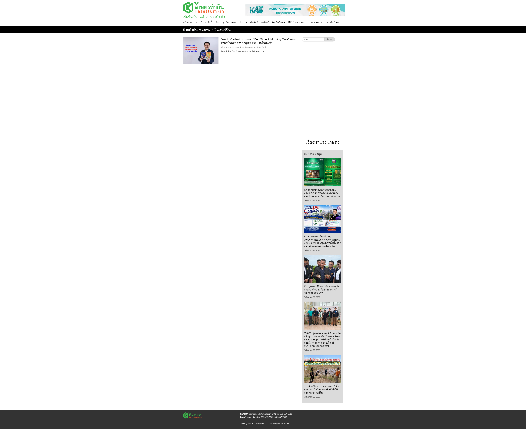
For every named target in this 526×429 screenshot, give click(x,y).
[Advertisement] (322, 92)
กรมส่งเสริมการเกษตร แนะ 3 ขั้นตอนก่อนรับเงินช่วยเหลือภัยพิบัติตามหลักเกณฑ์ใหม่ (321, 389)
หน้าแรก (188, 22)
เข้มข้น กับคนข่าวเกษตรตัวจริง (204, 16)
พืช (217, 22)
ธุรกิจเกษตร (229, 22)
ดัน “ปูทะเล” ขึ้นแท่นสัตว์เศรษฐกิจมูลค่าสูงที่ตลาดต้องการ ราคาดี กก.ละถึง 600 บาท (321, 289)
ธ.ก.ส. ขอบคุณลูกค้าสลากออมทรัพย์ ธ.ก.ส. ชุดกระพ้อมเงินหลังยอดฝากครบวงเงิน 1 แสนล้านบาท (322, 193)
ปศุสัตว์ (254, 22)
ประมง (243, 22)
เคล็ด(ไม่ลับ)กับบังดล (273, 22)
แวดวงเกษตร (316, 22)
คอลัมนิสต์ (333, 22)
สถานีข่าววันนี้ (204, 22)
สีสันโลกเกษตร (296, 22)
